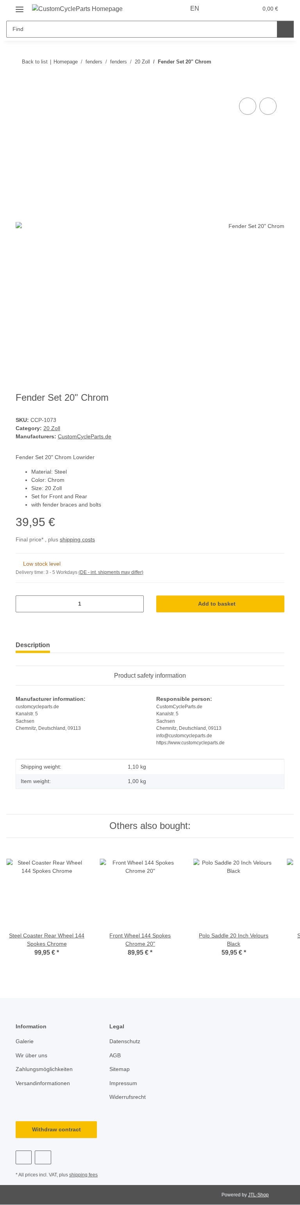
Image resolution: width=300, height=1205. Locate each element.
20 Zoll (51, 428)
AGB (115, 1055)
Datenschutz (124, 1041)
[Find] (285, 29)
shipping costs (77, 539)
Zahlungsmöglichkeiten (44, 1069)
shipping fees (83, 1175)
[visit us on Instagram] (43, 1157)
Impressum (123, 1083)
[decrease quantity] (24, 604)
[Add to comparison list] (247, 106)
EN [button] (194, 8)
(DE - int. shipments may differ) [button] (111, 572)
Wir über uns (31, 1055)
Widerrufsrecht (127, 1097)
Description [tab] (33, 645)
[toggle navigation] (19, 6)
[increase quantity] (135, 604)
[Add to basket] (22, 87)
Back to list (35, 62)
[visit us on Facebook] (24, 1157)
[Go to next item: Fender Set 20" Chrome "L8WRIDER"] (276, 61)
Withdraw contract (56, 1129)
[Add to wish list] (268, 106)
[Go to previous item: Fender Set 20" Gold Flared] (259, 61)
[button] (220, 8)
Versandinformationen (43, 1083)
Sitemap (119, 1069)
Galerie (25, 1041)
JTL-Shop (258, 1195)
